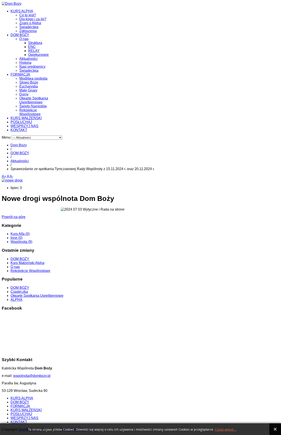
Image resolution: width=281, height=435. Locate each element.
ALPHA (16, 299)
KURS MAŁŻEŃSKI (26, 118)
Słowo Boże (28, 82)
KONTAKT (19, 130)
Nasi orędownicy (32, 66)
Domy (24, 94)
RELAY (34, 51)
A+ (4, 176)
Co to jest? (27, 15)
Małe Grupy (28, 90)
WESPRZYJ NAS (24, 126)
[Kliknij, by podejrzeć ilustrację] (12, 180)
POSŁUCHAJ (21, 122)
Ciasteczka (19, 292)
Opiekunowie (38, 55)
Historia (25, 62)
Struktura (35, 43)
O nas (24, 39)
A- (11, 176)
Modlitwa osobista (33, 78)
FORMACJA (20, 74)
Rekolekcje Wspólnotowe (30, 112)
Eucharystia (28, 86)
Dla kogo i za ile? (32, 19)
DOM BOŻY (20, 35)
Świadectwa (28, 27)
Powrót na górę (13, 217)
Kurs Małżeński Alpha (27, 263)
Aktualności (28, 59)
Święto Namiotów (33, 106)
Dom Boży (19, 145)
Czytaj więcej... (225, 429)
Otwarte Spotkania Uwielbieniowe (33, 100)
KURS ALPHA (22, 11)
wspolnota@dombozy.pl (31, 376)
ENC (32, 47)
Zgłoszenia (28, 31)
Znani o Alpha (30, 23)
